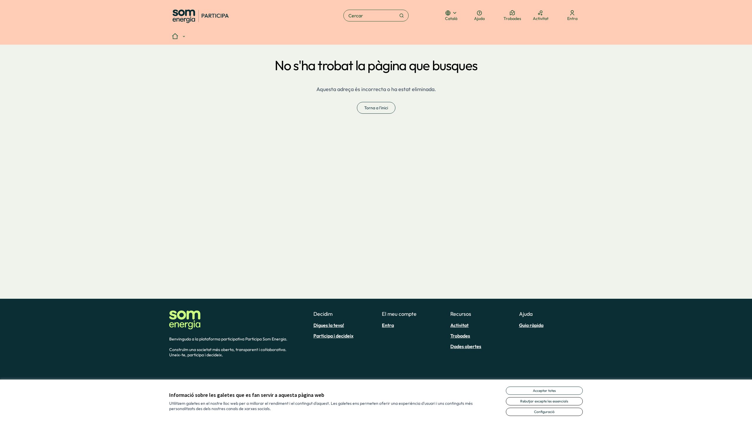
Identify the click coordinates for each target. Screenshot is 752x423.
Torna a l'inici (376, 107)
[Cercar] (401, 15)
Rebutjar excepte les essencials (544, 401)
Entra (388, 325)
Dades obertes (465, 346)
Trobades (460, 336)
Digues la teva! (328, 325)
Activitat (459, 325)
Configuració (544, 411)
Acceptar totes (544, 390)
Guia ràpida (531, 325)
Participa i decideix (333, 336)
